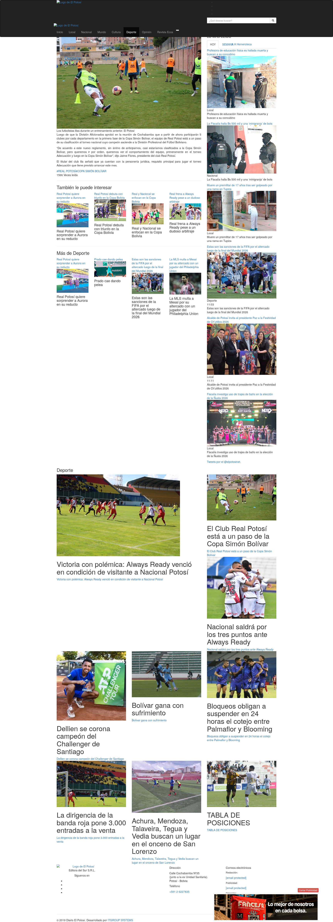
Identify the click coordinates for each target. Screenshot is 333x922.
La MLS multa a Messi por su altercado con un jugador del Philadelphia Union (184, 265)
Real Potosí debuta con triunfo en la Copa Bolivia (109, 196)
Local (72, 32)
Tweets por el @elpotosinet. (224, 462)
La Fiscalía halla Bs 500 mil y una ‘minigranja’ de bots (239, 123)
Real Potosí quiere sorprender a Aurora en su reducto (71, 197)
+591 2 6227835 (179, 891)
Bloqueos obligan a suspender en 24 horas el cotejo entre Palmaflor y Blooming (238, 738)
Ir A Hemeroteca (242, 44)
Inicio (60, 32)
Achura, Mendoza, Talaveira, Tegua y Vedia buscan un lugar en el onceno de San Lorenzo (165, 860)
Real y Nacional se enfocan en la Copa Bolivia (144, 197)
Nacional (86, 32)
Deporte (131, 32)
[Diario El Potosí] (129, 2)
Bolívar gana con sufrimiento (149, 720)
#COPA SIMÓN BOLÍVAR (91, 171)
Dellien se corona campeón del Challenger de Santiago (90, 759)
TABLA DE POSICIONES (222, 830)
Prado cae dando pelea (108, 259)
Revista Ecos (165, 32)
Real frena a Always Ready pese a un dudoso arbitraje (184, 197)
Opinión (146, 32)
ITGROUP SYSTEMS (120, 920)
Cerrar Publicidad (308, 890)
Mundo (102, 32)
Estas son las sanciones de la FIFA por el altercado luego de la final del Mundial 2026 (147, 265)
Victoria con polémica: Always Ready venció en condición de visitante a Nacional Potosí (110, 579)
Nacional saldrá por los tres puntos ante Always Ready (240, 649)
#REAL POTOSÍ (66, 171)
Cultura (116, 32)
